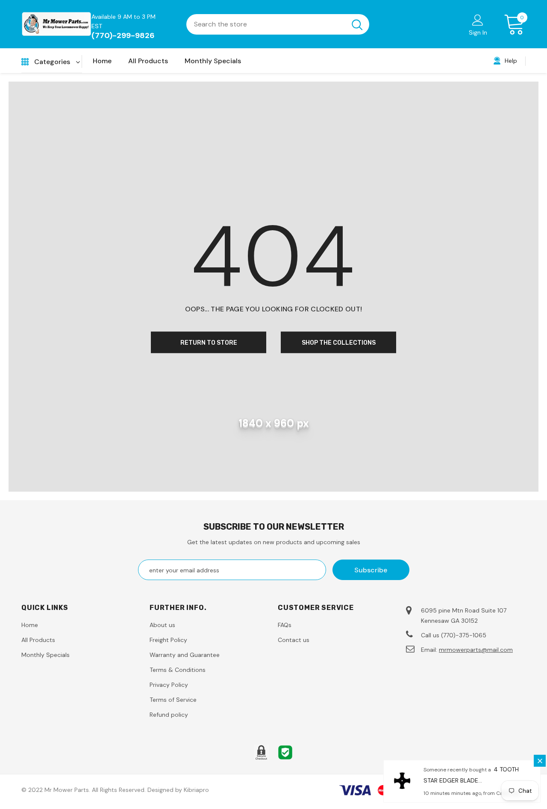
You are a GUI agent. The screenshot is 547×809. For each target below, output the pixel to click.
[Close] (540, 761)
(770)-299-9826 (123, 35)
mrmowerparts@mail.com (476, 650)
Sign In (478, 32)
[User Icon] (477, 20)
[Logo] (56, 24)
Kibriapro (196, 790)
